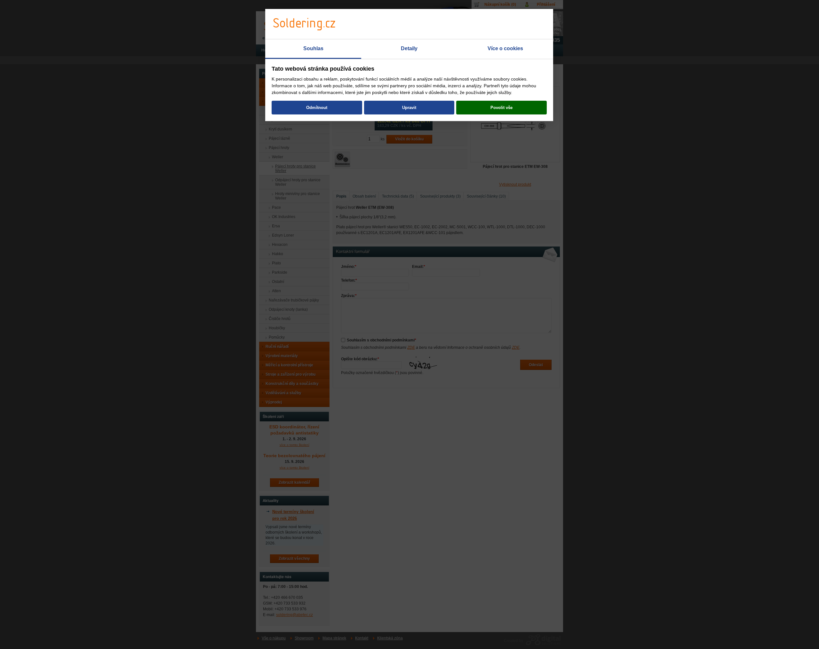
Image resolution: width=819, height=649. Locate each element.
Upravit (409, 107)
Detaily (409, 48)
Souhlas (313, 48)
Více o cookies (505, 48)
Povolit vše (501, 107)
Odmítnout (316, 107)
